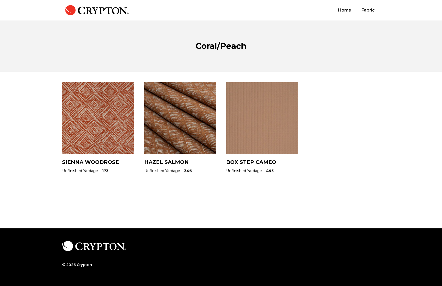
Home (344, 10)
